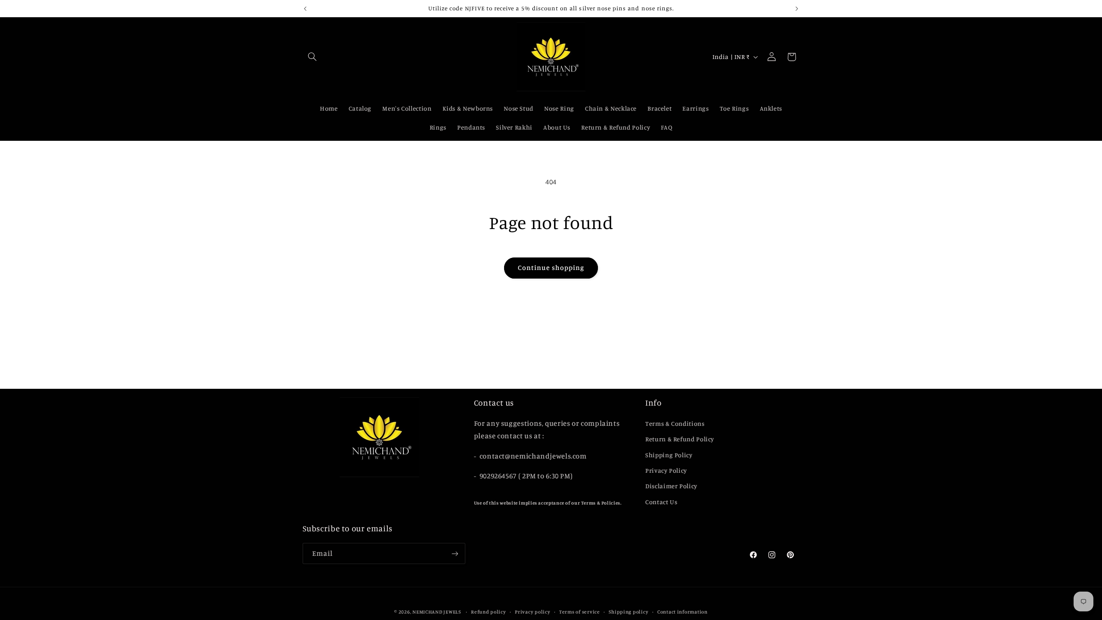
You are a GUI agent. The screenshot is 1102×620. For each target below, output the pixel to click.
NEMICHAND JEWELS (437, 612)
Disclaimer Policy (671, 486)
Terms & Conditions (674, 423)
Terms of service (579, 612)
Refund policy (488, 612)
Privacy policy (532, 612)
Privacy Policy (666, 470)
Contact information (682, 612)
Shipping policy (628, 612)
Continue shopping (551, 268)
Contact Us (661, 501)
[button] (312, 57)
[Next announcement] (796, 8)
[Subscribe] (454, 553)
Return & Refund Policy (679, 439)
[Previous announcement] (305, 8)
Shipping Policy (668, 455)
